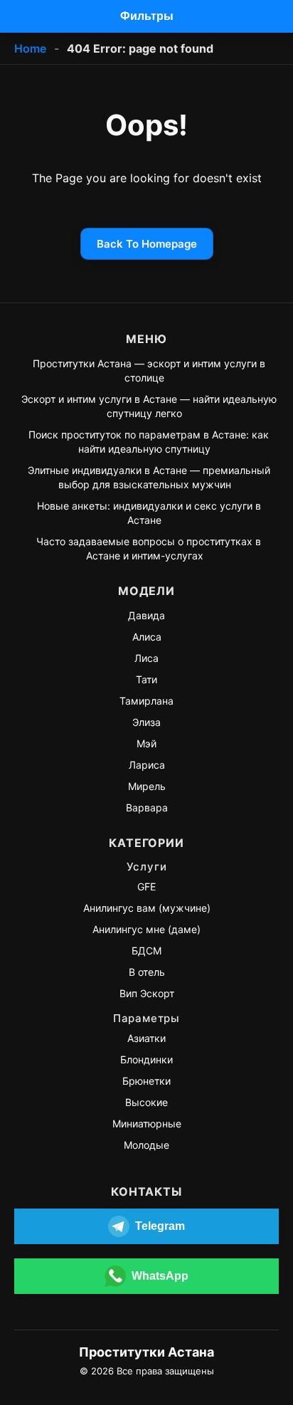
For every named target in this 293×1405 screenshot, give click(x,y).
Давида (146, 615)
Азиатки (146, 1038)
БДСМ (146, 950)
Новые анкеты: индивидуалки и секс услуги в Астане (149, 513)
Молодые (146, 1145)
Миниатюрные (146, 1123)
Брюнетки (146, 1081)
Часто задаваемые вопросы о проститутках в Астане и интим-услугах (148, 548)
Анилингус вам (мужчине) (147, 908)
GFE (146, 886)
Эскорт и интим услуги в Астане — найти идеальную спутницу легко (149, 406)
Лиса (146, 658)
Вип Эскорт (146, 993)
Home (30, 48)
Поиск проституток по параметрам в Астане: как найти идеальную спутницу (148, 441)
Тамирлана (146, 701)
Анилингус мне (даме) (146, 929)
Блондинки (146, 1059)
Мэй (146, 743)
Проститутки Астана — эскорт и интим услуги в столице (149, 370)
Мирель (147, 786)
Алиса (146, 637)
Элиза (146, 722)
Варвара (147, 807)
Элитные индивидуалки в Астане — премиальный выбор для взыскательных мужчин (149, 477)
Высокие (146, 1102)
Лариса (147, 765)
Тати (146, 679)
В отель (147, 972)
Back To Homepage (147, 244)
